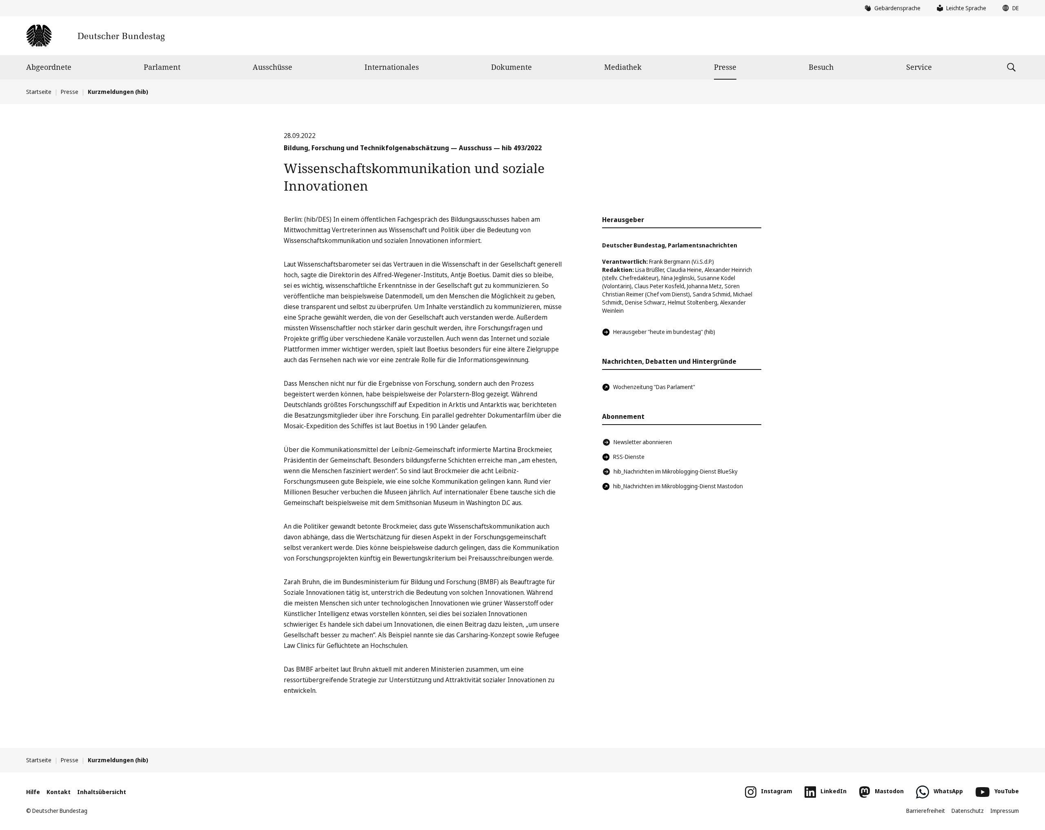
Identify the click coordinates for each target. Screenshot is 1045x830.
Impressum (1004, 810)
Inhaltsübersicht (101, 792)
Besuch (821, 67)
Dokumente (511, 67)
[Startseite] (95, 35)
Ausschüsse (272, 67)
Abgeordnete (48, 67)
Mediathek (623, 67)
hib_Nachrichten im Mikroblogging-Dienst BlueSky (676, 471)
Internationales (392, 67)
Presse (725, 67)
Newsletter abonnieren (643, 442)
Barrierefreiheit (925, 810)
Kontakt (59, 792)
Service (919, 67)
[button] (1008, 8)
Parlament (162, 67)
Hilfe (33, 792)
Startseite (38, 92)
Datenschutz (968, 810)
